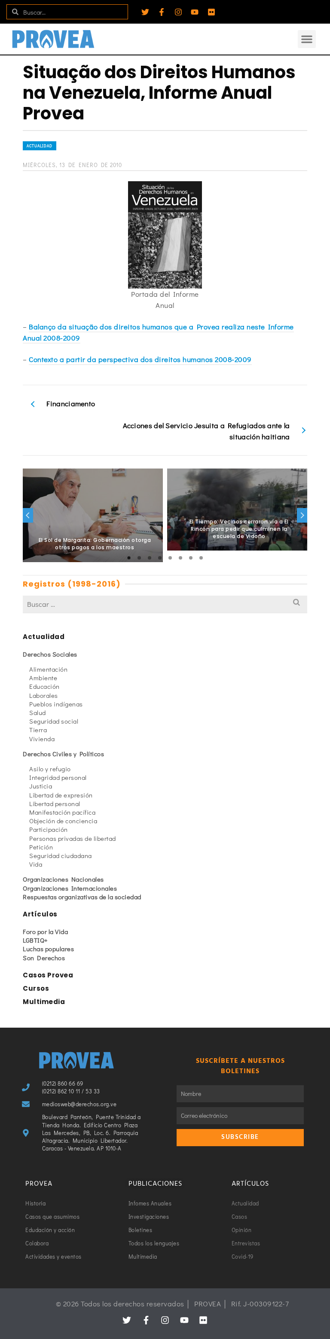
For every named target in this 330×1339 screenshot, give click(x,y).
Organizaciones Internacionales (70, 888)
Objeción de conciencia (63, 820)
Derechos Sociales (50, 654)
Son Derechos (44, 957)
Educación (44, 686)
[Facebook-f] (161, 12)
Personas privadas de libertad (72, 838)
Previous (28, 515)
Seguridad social (53, 721)
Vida (35, 864)
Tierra (38, 729)
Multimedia (44, 1001)
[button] (307, 39)
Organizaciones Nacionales (63, 879)
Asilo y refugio (50, 768)
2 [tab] (139, 558)
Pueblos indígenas (56, 704)
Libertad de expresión (61, 795)
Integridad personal (58, 777)
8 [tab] (201, 558)
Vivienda (42, 738)
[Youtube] (195, 12)
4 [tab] (160, 558)
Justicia (40, 786)
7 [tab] (190, 558)
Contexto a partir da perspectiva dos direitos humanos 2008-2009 (140, 359)
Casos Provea (48, 975)
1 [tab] (129, 558)
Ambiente (43, 677)
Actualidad (39, 145)
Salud (37, 712)
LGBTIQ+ (35, 940)
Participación (48, 829)
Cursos (36, 988)
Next (302, 515)
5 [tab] (170, 558)
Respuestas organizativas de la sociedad (82, 896)
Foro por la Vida (45, 931)
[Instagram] (178, 12)
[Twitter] (145, 12)
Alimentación (48, 669)
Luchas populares (48, 948)
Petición (41, 847)
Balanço (43, 327)
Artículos (40, 914)
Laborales (43, 695)
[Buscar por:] (165, 604)
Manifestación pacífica (62, 812)
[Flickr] (211, 12)
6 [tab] (180, 558)
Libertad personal (54, 803)
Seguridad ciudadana (60, 855)
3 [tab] (149, 558)
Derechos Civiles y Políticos (63, 753)
